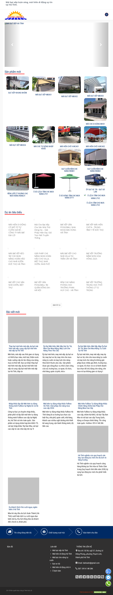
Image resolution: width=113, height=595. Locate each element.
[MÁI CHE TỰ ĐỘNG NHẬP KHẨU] (43, 134)
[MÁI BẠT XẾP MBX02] (69, 84)
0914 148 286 (87, 568)
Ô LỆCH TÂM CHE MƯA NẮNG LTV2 (95, 204)
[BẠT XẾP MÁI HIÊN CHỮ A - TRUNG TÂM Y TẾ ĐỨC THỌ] (86, 219)
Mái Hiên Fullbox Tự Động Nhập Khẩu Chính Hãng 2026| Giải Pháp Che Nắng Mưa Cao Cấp (92, 405)
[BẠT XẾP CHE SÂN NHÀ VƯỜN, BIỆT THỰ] (8, 277)
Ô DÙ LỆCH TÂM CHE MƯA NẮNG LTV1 (43, 193)
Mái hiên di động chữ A (61, 567)
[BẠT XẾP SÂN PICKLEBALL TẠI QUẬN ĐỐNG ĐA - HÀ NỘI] (34, 277)
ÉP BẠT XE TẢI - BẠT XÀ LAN (95, 190)
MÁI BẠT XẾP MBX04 (17, 145)
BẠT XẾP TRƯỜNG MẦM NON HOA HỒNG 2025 (94, 256)
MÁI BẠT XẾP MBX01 (43, 94)
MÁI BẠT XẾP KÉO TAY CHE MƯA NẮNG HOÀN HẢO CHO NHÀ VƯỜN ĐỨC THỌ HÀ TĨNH (16, 258)
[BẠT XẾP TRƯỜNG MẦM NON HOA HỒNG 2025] (86, 248)
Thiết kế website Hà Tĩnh (86, 592)
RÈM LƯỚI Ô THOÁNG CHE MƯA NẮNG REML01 (18, 194)
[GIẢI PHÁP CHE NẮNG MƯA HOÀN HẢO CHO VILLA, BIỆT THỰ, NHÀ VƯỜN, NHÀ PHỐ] (34, 248)
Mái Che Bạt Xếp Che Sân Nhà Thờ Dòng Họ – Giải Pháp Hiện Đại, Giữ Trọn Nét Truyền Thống (43, 231)
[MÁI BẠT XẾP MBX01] (43, 84)
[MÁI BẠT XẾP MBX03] (95, 84)
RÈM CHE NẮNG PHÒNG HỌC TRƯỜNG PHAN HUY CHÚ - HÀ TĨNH (69, 286)
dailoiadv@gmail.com (91, 563)
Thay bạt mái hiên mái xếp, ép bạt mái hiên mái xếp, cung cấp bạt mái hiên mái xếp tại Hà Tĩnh (23, 348)
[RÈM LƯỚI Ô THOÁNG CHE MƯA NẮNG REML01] (17, 181)
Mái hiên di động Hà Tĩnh (62, 554)
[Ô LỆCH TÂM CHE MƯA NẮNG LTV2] (95, 197)
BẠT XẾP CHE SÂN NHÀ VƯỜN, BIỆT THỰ (16, 285)
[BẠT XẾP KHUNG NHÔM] (17, 83)
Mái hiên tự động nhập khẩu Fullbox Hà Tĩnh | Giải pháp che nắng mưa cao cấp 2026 (57, 405)
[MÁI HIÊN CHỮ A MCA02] (95, 134)
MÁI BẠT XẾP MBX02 (69, 96)
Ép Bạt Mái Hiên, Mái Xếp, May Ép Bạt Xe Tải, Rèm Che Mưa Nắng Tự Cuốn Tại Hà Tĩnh (92, 348)
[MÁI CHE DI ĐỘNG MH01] (95, 109)
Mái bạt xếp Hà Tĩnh (60, 550)
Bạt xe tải (56, 564)
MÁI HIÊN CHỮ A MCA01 (69, 146)
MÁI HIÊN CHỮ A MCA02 (95, 146)
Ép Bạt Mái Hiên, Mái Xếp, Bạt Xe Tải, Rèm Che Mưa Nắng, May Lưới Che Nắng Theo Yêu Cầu (57, 348)
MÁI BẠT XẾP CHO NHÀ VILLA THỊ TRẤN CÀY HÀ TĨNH (68, 256)
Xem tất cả (56, 305)
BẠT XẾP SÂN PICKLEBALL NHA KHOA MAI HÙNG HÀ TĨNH (68, 228)
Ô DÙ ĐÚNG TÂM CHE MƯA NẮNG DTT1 (69, 196)
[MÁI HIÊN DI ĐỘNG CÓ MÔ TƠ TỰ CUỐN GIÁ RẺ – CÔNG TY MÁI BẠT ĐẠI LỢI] (8, 219)
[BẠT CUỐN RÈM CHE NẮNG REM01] (69, 157)
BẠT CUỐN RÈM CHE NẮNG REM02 (95, 170)
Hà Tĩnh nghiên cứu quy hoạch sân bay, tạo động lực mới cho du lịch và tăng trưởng (92, 457)
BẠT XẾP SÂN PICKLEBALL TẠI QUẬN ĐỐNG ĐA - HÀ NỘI (42, 286)
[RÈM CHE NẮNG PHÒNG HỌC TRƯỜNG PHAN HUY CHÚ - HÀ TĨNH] (60, 277)
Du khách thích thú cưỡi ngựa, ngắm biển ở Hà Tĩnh (23, 508)
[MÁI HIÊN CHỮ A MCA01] (69, 134)
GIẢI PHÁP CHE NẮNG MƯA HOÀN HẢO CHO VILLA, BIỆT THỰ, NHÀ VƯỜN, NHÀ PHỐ (42, 258)
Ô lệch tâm (56, 571)
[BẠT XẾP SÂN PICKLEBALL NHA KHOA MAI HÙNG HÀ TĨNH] (60, 219)
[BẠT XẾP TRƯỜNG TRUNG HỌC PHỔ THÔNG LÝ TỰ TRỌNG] (86, 277)
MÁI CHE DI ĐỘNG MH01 (95, 124)
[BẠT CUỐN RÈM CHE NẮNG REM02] (95, 157)
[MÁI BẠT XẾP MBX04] (17, 134)
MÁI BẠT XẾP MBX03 (95, 96)
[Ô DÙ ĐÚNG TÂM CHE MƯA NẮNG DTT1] (69, 183)
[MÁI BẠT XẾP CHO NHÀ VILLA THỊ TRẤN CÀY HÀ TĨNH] (60, 248)
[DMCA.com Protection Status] (100, 592)
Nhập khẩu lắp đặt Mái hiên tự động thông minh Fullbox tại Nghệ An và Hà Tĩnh (23, 405)
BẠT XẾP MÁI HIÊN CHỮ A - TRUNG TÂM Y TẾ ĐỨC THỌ (95, 227)
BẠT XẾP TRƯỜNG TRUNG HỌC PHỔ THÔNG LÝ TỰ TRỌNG (94, 286)
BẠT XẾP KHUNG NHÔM (17, 93)
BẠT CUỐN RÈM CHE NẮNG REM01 (69, 170)
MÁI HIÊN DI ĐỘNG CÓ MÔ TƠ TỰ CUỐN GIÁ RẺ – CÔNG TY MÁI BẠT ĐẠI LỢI (17, 230)
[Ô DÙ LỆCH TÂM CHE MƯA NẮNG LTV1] (43, 181)
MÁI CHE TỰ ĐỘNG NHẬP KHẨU (43, 147)
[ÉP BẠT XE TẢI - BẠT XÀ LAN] (95, 179)
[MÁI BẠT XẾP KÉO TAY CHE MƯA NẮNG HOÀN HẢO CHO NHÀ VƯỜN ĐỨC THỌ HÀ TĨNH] (8, 248)
